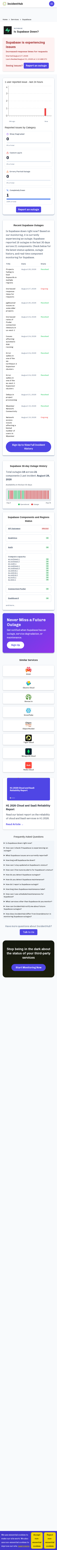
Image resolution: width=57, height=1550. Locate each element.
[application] (28, 102)
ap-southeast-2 (14, 568)
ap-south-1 (12, 564)
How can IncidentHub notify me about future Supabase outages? (24, 907)
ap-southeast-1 (14, 566)
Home (5, 19)
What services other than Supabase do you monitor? (29, 901)
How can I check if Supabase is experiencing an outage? (26, 849)
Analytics (12, 538)
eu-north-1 (12, 577)
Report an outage (36, 65)
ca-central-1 (13, 571)
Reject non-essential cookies (49, 1540)
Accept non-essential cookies (36, 1540)
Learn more (23, 1546)
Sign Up (15, 645)
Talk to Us (28, 932)
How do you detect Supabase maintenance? (25, 879)
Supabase (26, 19)
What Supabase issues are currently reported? (27, 855)
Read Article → (14, 824)
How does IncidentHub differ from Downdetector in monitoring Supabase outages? (27, 915)
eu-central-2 (13, 575)
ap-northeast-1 (14, 559)
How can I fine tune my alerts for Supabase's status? (29, 870)
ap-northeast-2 (14, 561)
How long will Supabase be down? (20, 860)
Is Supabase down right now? (19, 843)
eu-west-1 (12, 580)
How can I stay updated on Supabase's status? (27, 865)
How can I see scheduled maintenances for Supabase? (24, 895)
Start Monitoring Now (28, 967)
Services (15, 19)
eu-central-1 (13, 573)
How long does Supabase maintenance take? (25, 889)
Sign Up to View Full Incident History (28, 446)
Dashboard (13, 598)
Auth (10, 547)
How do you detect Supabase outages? (23, 875)
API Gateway (14, 528)
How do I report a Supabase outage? (22, 884)
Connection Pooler (17, 589)
